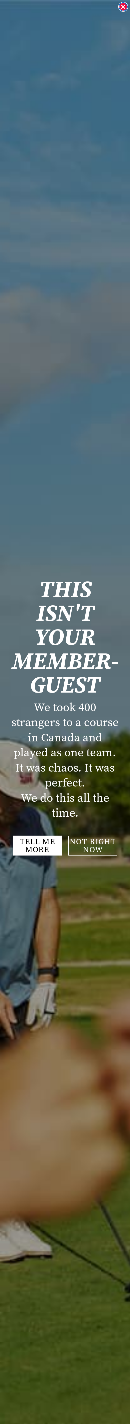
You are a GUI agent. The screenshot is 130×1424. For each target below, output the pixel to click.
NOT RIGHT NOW (93, 845)
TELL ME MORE (37, 845)
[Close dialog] (123, 7)
